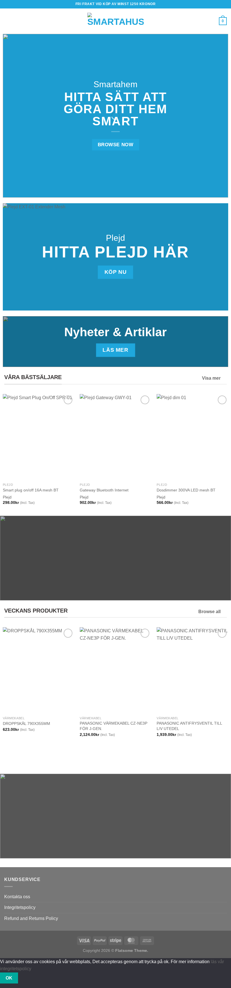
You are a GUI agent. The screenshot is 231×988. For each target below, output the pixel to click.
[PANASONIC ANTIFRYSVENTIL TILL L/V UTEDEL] (192, 670)
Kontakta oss (17, 896)
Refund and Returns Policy (31, 918)
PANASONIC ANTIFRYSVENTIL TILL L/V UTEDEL (189, 726)
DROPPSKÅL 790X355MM (26, 723)
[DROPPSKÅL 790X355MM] (38, 670)
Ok (9, 978)
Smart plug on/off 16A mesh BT (31, 490)
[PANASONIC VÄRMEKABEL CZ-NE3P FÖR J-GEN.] (115, 670)
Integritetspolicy (19, 907)
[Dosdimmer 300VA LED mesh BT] (192, 437)
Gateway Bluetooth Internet (104, 490)
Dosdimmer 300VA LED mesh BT (186, 490)
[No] (28, 977)
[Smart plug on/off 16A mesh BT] (38, 437)
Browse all (209, 611)
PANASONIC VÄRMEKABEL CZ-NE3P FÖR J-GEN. (113, 726)
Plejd (7, 497)
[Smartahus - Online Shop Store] (115, 21)
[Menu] (7, 21)
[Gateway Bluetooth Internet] (115, 437)
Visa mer (211, 378)
